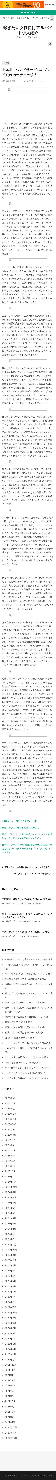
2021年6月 (10, 1396)
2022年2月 (10, 1354)
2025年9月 (10, 1129)
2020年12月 (11, 1427)
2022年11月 (10, 1307)
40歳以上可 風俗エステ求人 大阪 (20, 821)
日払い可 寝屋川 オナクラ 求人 (20, 1037)
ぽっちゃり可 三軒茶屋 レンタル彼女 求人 (25, 1073)
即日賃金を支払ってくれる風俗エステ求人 (25, 979)
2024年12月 (11, 1176)
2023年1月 (10, 1297)
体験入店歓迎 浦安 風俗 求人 (18, 1022)
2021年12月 (10, 1365)
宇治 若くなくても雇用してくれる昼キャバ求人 (26, 932)
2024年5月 (10, 1213)
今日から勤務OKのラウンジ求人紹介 (23, 1062)
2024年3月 (10, 1223)
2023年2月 (10, 1291)
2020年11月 (10, 1432)
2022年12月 (11, 1302)
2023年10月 (11, 1249)
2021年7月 (10, 1391)
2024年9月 (10, 1192)
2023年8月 (10, 1260)
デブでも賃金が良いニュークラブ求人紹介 (25, 1002)
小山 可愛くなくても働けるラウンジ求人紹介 (27, 1043)
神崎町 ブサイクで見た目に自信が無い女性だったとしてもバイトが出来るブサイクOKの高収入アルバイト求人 (27, 848)
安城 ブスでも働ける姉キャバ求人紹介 (24, 1032)
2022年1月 (10, 1359)
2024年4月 (10, 1218)
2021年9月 (10, 1380)
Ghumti (30, 1475)
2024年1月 (10, 1234)
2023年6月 (10, 1270)
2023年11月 (10, 1244)
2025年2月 (10, 1166)
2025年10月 (11, 1124)
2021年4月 (10, 1406)
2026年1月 (10, 1108)
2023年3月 (10, 1286)
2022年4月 (10, 1344)
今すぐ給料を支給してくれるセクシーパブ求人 (27, 1068)
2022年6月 (10, 1333)
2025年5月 (10, 1150)
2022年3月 (10, 1349)
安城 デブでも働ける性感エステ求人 (20, 827)
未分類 (6, 63)
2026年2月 (10, 1103)
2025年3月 (10, 1161)
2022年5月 (10, 1338)
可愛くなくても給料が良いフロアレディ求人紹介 (27, 867)
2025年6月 (10, 1145)
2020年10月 (11, 1438)
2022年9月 (10, 1317)
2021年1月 (10, 1422)
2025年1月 (10, 1171)
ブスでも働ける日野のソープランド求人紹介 (26, 1057)
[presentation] (52, 19)
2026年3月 (10, 1098)
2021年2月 (10, 1417)
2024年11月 (10, 1182)
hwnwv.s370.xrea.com (32, 81)
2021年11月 (10, 1370)
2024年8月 (10, 1197)
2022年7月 (10, 1328)
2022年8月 (10, 1323)
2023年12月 (11, 1239)
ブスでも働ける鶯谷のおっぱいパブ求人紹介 (26, 1078)
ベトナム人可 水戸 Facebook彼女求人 (30, 873)
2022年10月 (11, 1312)
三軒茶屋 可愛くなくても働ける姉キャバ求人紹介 (27, 899)
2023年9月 (10, 1255)
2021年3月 (10, 1412)
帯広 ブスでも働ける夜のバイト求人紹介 (25, 1027)
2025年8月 (10, 1135)
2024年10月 (11, 1187)
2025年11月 (10, 1119)
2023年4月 (10, 1281)
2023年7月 (10, 1265)
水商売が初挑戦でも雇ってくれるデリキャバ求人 (29, 959)
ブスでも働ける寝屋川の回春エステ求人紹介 (26, 1017)
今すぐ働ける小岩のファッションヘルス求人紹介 (29, 973)
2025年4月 (10, 1155)
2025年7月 (10, 1140)
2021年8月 (10, 1385)
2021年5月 (10, 1401)
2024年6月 (10, 1208)
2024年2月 (10, 1229)
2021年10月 (10, 1375)
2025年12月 (11, 1113)
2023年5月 (10, 1276)
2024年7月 (10, 1202)
